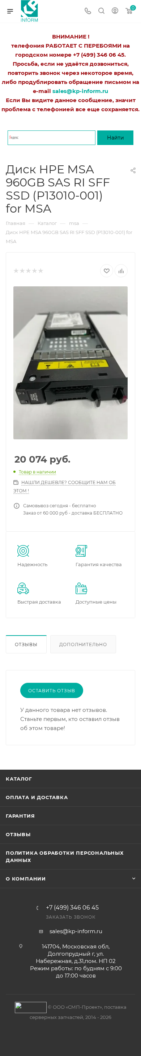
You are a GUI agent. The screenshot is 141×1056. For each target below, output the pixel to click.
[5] (40, 270)
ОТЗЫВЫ (18, 834)
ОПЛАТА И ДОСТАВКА (37, 797)
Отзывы (26, 644)
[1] (16, 270)
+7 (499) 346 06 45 (72, 908)
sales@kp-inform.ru (76, 931)
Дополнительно (83, 644)
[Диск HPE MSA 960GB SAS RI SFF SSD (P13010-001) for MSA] (70, 362)
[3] (28, 270)
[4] (34, 270)
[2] (22, 270)
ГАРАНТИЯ (20, 816)
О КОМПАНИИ (26, 879)
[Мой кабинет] (115, 11)
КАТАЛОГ (19, 779)
